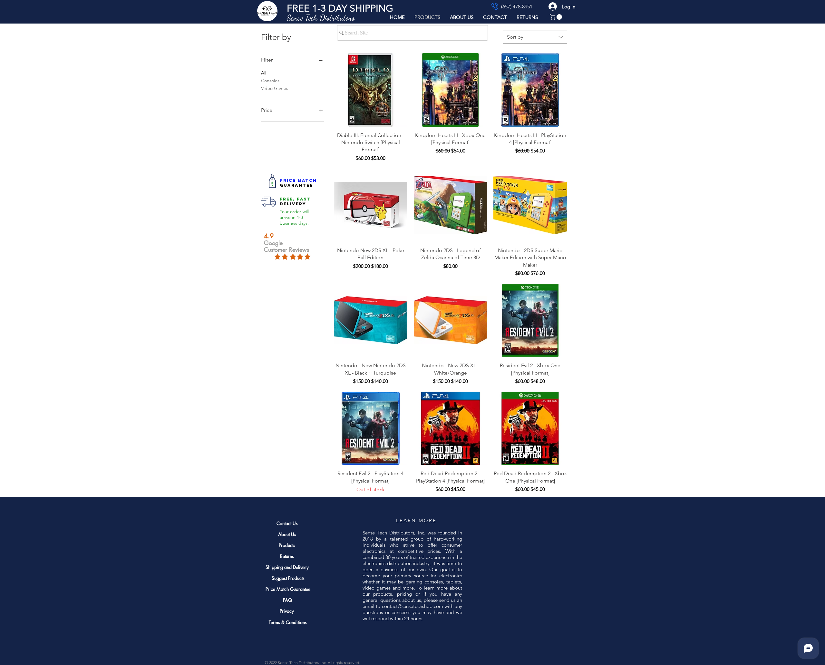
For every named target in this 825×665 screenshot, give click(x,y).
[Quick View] (370, 90)
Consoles (270, 80)
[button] (340, 8)
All (263, 73)
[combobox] (535, 37)
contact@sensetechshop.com (412, 606)
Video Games (274, 88)
